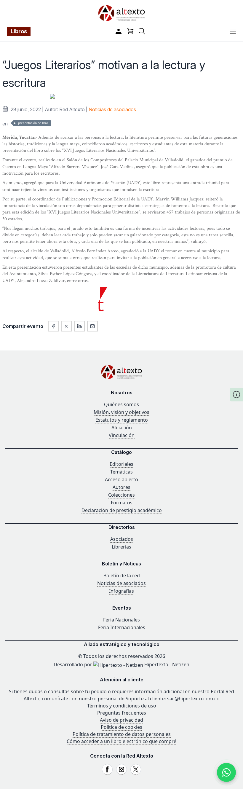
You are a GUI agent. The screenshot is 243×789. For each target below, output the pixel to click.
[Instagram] (121, 769)
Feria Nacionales (121, 619)
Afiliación (121, 427)
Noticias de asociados (112, 109)
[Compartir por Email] (92, 326)
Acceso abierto (121, 479)
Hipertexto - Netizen (166, 664)
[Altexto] (121, 13)
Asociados (121, 539)
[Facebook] (107, 769)
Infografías (121, 591)
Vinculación (122, 435)
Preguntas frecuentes (121, 713)
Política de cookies (121, 727)
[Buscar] (142, 31)
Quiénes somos (121, 404)
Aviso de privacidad (121, 720)
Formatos (121, 502)
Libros (19, 31)
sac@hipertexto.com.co (193, 698)
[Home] (121, 372)
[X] (135, 769)
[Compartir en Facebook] (53, 326)
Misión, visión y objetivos (121, 412)
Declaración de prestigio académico (121, 510)
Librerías (121, 546)
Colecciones (121, 495)
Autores (121, 487)
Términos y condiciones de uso (121, 705)
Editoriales (121, 464)
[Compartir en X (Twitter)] (66, 326)
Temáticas (121, 471)
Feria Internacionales (121, 627)
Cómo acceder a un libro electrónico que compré (121, 741)
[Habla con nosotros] (226, 772)
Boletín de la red (121, 575)
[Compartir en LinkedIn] (79, 326)
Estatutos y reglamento (121, 420)
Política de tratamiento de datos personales (122, 734)
